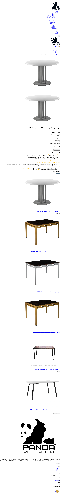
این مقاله (39, 169)
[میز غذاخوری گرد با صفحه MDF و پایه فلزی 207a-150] (42, 209)
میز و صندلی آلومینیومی (53, 26)
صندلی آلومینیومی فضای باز (51, 15)
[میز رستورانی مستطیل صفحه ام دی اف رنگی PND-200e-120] (42, 330)
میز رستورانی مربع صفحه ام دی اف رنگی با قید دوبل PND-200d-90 (45, 251)
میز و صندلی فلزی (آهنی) (52, 25)
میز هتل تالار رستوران (51, 24)
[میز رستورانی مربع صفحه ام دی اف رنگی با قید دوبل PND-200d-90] (42, 249)
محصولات (56, 12)
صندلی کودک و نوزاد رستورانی (50, 16)
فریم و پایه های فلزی (50, 160)
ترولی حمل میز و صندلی (52, 29)
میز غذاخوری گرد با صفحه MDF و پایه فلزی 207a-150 (48, 211)
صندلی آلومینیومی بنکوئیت (51, 14)
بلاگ (55, 52)
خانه (59, 54)
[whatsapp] (59, 464)
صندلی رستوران (50, 19)
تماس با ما (56, 33)
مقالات (57, 31)
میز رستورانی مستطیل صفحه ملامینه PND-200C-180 (48, 291)
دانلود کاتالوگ (57, 46)
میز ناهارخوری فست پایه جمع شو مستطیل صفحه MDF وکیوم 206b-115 (44, 409)
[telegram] (58, 464)
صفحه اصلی (56, 11)
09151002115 (57, 480)
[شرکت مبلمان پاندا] (55, 9)
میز (55, 21)
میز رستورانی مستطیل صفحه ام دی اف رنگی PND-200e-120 (46, 332)
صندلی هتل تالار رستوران (51, 17)
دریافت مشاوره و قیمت (56, 53)
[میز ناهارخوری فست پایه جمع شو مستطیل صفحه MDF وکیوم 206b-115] (42, 407)
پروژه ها (57, 30)
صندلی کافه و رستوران (51, 20)
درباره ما (57, 32)
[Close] (59, 36)
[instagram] (57, 464)
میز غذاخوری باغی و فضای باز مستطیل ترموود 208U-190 (47, 369)
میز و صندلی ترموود (53, 27)
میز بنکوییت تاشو (52, 22)
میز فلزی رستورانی (52, 23)
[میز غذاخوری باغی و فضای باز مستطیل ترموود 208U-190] (44, 367)
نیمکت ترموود (54, 28)
